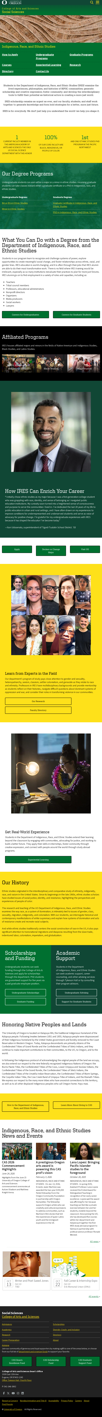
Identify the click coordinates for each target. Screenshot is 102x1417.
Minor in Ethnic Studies (13, 209)
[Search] (91, 2)
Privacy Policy (67, 1400)
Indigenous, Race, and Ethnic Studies (28, 46)
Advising (5, 1345)
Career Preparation (10, 1340)
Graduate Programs (81, 55)
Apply (17, 549)
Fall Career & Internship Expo (75, 1270)
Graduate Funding (25, 1001)
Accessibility (53, 1400)
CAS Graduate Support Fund (85, 1361)
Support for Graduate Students (76, 1001)
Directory (7, 71)
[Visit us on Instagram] (18, 1393)
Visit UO (85, 549)
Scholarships (58, 1324)
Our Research (38, 701)
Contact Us (42, 71)
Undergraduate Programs (45, 56)
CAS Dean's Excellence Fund (17, 1361)
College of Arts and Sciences (20, 1316)
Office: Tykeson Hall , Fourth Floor (17, 1380)
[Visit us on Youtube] (13, 1393)
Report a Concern (10, 1400)
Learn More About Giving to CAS (76, 1105)
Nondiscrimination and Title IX (33, 1400)
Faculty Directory (38, 710)
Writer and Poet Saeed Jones (26, 1270)
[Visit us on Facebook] (4, 1393)
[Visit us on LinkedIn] (22, 1393)
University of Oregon (13, 1409)
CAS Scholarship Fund (51, 1361)
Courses (7, 65)
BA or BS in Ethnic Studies (15, 203)
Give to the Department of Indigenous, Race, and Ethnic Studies (25, 1106)
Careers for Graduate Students (76, 314)
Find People (7, 1404)
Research (75, 65)
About (56, 1340)
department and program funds (33, 1351)
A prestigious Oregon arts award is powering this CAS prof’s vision (50, 1167)
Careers (78, 1400)
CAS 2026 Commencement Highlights (13, 1166)
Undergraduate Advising (76, 992)
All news (94, 1241)
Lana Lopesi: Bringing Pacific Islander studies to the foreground (85, 1167)
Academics (6, 1329)
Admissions (7, 1324)
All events (94, 1296)
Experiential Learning (48, 65)
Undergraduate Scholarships (25, 992)
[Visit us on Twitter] (8, 1393)
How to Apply (10, 55)
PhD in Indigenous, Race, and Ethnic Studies (75, 212)
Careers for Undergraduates (25, 314)
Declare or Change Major (51, 550)
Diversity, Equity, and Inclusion (66, 1329)
